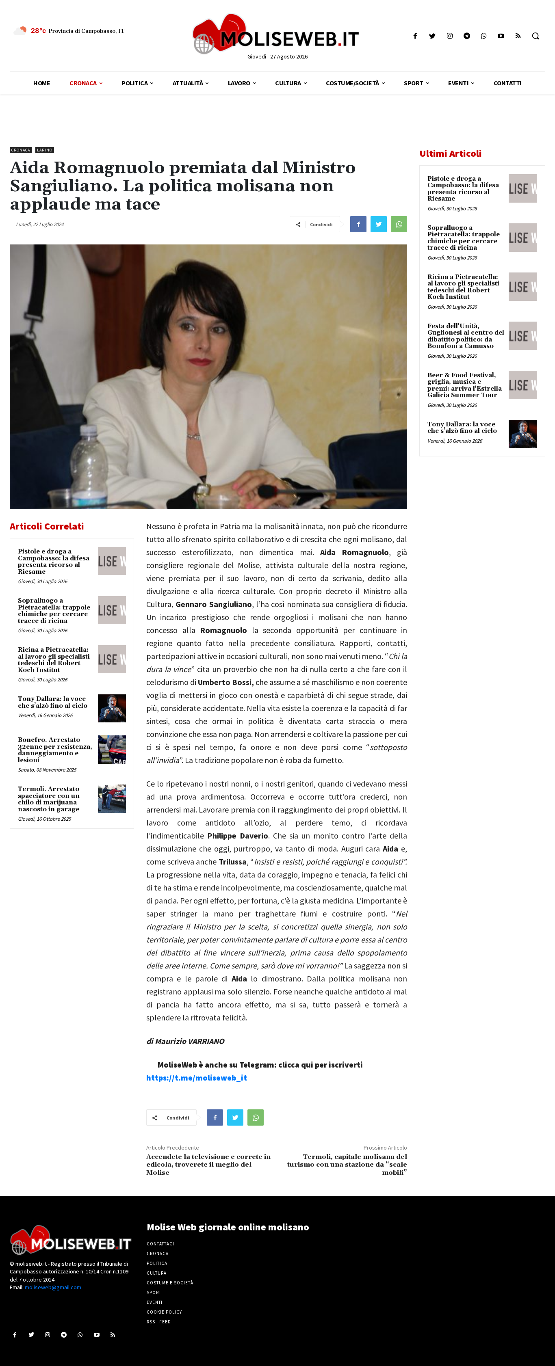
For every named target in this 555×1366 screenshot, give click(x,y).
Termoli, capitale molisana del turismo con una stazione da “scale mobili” (347, 1164)
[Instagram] (449, 35)
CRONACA (158, 1253)
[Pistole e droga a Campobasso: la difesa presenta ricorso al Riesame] (112, 561)
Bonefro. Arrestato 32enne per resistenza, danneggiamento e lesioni (55, 750)
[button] (535, 35)
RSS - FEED (159, 1322)
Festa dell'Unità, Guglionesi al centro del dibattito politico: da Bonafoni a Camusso (465, 336)
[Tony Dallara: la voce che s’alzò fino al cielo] (112, 708)
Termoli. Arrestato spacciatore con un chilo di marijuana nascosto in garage (49, 799)
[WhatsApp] (399, 224)
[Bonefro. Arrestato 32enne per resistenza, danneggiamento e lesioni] (112, 749)
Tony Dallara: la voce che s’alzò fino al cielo (52, 702)
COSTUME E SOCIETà (170, 1283)
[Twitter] (432, 35)
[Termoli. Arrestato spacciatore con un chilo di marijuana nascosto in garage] (112, 799)
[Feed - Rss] (518, 35)
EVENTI (155, 1302)
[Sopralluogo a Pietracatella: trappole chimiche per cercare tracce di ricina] (112, 610)
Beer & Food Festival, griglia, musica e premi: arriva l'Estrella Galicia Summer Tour (464, 386)
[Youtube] (501, 35)
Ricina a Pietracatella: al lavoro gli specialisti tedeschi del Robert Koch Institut (54, 660)
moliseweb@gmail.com (53, 1287)
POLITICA (157, 1263)
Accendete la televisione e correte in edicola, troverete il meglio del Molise (208, 1164)
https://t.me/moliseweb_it (196, 1077)
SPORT (154, 1292)
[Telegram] (466, 35)
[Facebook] (415, 35)
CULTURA (157, 1273)
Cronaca (20, 150)
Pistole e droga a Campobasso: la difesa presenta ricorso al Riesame (53, 562)
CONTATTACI (160, 1244)
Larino (44, 150)
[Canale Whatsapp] (483, 35)
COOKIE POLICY (164, 1312)
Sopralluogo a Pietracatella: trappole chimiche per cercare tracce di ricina (54, 611)
